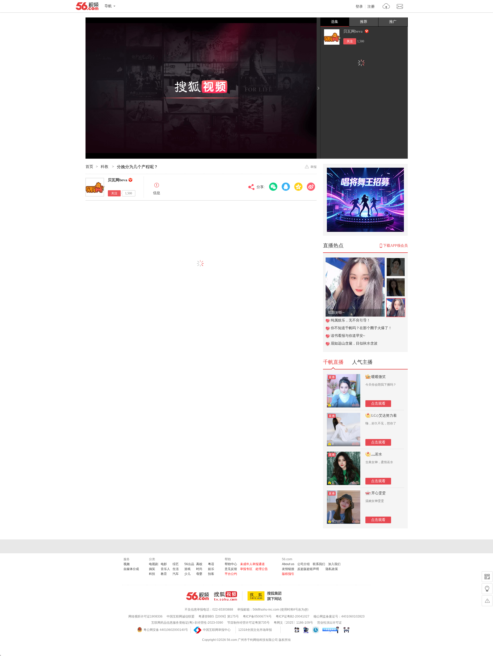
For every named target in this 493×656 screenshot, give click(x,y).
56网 (197, 596)
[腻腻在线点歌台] (355, 260)
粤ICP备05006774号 (257, 616)
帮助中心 (231, 564)
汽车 (176, 574)
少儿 (187, 574)
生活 (176, 569)
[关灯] (487, 588)
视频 (127, 564)
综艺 (176, 564)
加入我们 (334, 564)
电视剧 (153, 564)
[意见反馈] (487, 600)
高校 (199, 564)
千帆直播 (333, 362)
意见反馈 (231, 569)
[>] (386, 6)
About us (288, 564)
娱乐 (211, 569)
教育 (164, 574)
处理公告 (261, 569)
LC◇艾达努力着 (384, 415)
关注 (350, 41)
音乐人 (165, 569)
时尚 (199, 569)
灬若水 (376, 454)
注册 (371, 6)
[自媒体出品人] (366, 31)
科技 (152, 574)
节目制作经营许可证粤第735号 (248, 622)
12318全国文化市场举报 (255, 630)
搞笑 (152, 569)
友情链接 (288, 569)
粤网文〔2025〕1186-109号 (293, 622)
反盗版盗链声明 (308, 569)
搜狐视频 (228, 596)
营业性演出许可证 (329, 622)
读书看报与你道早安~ (348, 336)
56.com (87, 7)
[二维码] (487, 576)
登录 (359, 6)
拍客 (211, 574)
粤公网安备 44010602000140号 (166, 630)
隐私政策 (332, 569)
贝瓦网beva (353, 31)
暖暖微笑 (378, 377)
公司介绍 (303, 564)
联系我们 (319, 564)
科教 (105, 167)
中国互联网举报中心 (217, 630)
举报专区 (246, 569)
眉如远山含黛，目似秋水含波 (354, 343)
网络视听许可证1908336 (145, 616)
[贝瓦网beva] (331, 37)
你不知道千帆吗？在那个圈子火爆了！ (361, 328)
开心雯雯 (378, 493)
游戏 (187, 569)
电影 (164, 564)
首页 (89, 167)
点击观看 (378, 403)
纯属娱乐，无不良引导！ (350, 320)
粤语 (211, 564)
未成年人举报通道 (252, 564)
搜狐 (265, 596)
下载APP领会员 (395, 246)
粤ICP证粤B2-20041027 (292, 616)
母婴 (199, 574)
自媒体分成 (131, 569)
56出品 (189, 564)
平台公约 (231, 574)
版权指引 (288, 574)
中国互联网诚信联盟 (180, 616)
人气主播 (362, 362)
